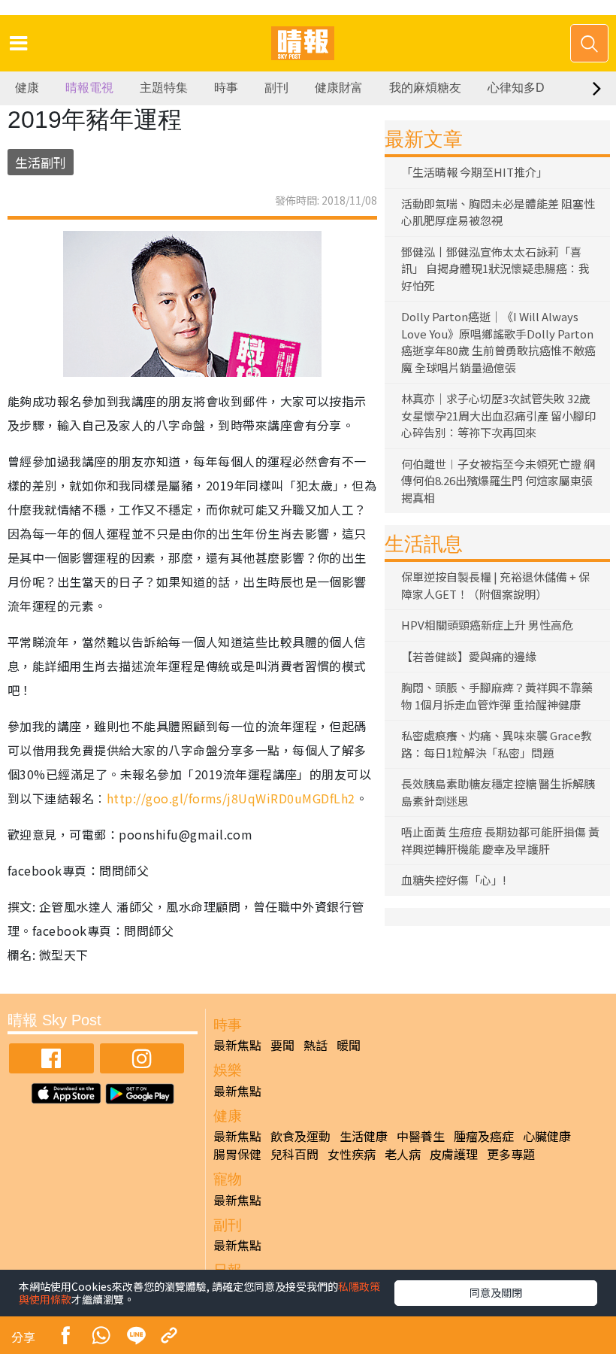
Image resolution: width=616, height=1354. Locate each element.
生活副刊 (40, 162)
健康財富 (339, 87)
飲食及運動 (300, 1136)
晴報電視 (89, 87)
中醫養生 (421, 1136)
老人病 (403, 1154)
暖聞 (349, 1045)
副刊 (276, 87)
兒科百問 (294, 1154)
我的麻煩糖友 (425, 87)
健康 (27, 87)
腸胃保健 (237, 1154)
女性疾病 (352, 1154)
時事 (226, 87)
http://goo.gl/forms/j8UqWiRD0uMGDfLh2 (231, 798)
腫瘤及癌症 (484, 1136)
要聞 (282, 1045)
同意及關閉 (496, 1292)
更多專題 (511, 1154)
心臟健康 (547, 1136)
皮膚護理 (454, 1154)
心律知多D (516, 87)
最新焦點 (237, 1045)
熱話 (315, 1045)
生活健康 (364, 1136)
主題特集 (164, 87)
